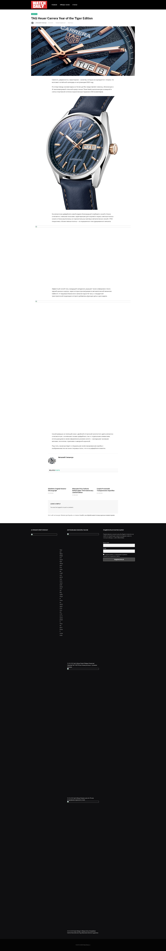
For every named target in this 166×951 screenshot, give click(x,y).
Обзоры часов (65, 4)
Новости (34, 14)
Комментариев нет (61, 22)
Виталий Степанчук (41, 22)
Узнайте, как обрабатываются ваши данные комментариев (96, 515)
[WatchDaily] (39, 4)
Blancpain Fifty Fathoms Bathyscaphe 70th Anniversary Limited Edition (82, 490)
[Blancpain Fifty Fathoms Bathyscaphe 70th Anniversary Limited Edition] (83, 480)
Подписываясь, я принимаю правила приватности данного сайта (115, 555)
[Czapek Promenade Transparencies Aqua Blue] (107, 480)
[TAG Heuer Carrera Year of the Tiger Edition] (83, 51)
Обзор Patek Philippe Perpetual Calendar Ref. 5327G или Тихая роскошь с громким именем (82, 665)
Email (104, 548)
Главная (54, 4)
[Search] (134, 5)
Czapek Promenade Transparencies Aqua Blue (105, 489)
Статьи (74, 4)
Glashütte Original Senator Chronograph (57, 489)
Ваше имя (106, 542)
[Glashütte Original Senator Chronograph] (58, 480)
